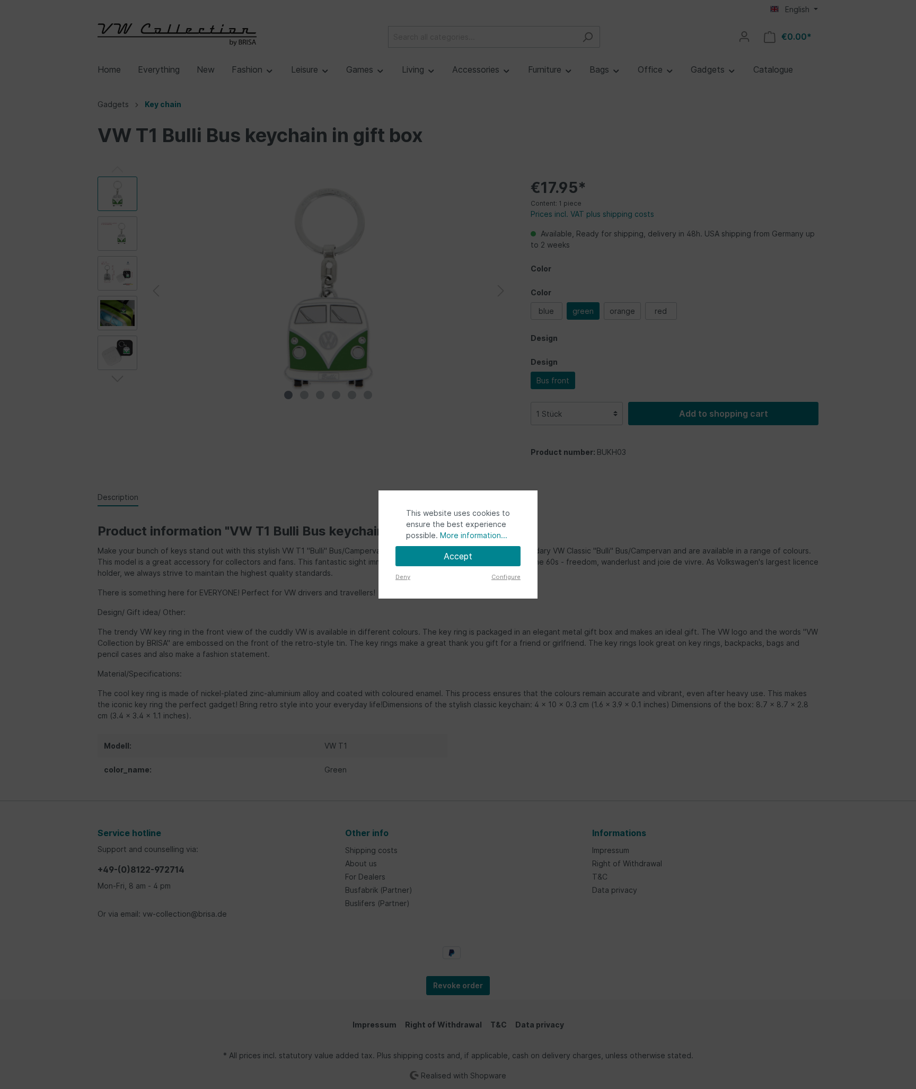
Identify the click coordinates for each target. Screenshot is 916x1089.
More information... (473, 535)
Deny (402, 577)
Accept (458, 556)
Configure (506, 577)
